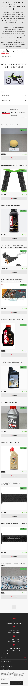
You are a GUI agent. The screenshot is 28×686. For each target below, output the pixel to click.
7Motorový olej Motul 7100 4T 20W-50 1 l (12, 319)
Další (14, 607)
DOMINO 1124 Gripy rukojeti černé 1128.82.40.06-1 (10, 484)
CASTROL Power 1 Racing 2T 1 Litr (10, 443)
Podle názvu (14, 112)
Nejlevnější (22, 112)
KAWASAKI (8, 56)
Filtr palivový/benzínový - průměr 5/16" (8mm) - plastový (13, 564)
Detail (14, 158)
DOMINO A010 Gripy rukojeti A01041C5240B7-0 (14, 523)
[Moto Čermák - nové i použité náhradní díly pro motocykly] (5, 51)
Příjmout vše (17, 683)
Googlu (12, 675)
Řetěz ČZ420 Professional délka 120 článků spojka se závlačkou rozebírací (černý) (12, 280)
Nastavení (4, 683)
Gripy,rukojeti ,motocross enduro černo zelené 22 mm (14, 166)
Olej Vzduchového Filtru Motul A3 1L (10, 205)
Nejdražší (14, 115)
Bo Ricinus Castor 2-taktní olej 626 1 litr (11, 362)
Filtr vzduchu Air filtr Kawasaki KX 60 (11, 125)
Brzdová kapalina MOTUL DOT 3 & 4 (10, 402)
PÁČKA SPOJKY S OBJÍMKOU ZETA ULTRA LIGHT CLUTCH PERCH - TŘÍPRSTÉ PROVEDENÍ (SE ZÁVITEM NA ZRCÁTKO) (14, 246)
